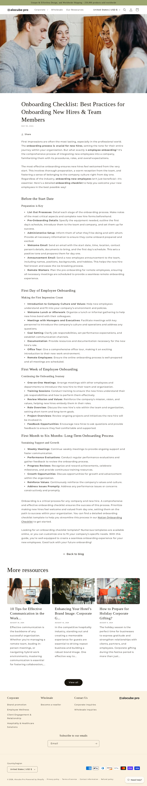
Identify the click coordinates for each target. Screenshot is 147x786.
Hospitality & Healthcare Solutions (20, 725)
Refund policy (107, 779)
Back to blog (75, 554)
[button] (41, 10)
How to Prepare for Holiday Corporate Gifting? (114, 613)
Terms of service (69, 779)
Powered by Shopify (35, 779)
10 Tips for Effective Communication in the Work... (27, 613)
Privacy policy (53, 779)
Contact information (89, 779)
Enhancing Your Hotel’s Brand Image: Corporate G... (73, 613)
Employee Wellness (18, 709)
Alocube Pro (19, 779)
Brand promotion (17, 704)
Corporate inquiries (85, 704)
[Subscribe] (96, 743)
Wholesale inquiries (85, 709)
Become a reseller (51, 704)
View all (73, 682)
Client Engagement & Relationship (19, 716)
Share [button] (28, 134)
